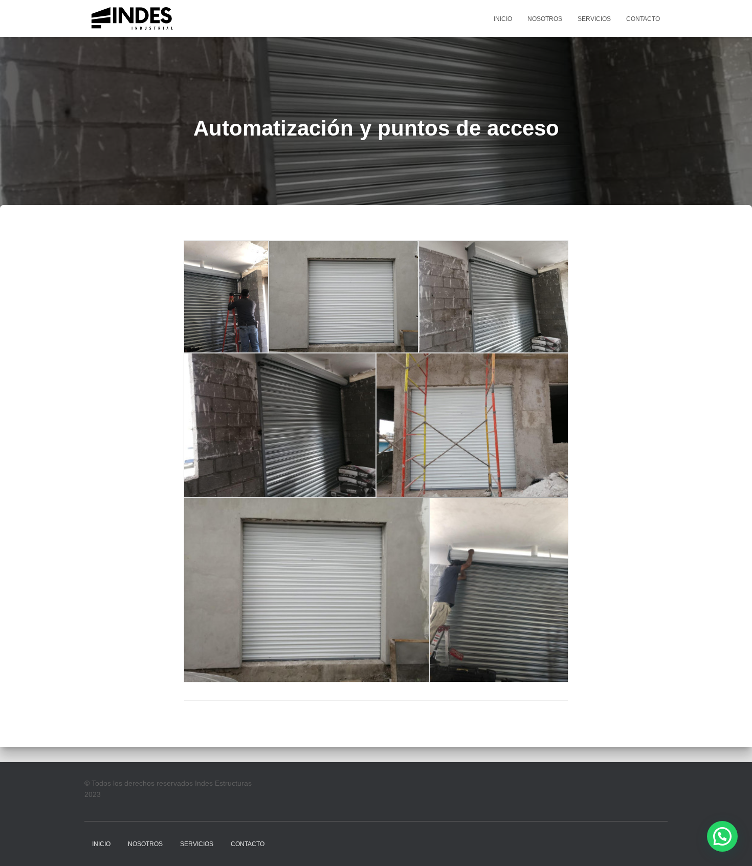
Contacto (643, 19)
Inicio (503, 19)
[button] (722, 836)
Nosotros (544, 19)
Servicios (594, 19)
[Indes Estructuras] (133, 18)
